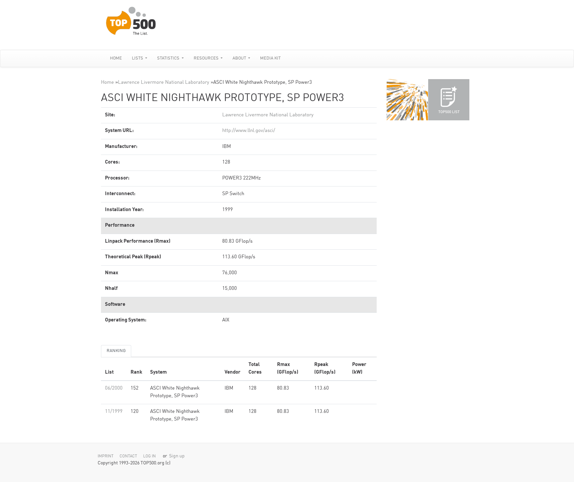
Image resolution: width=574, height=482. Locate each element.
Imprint (106, 456)
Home (116, 58)
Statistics (168, 58)
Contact (128, 456)
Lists (138, 58)
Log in (149, 456)
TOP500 (407, 99)
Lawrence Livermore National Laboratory (163, 82)
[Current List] (448, 99)
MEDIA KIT (270, 58)
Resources (207, 58)
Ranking (116, 351)
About (240, 58)
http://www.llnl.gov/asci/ (248, 130)
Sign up (177, 456)
